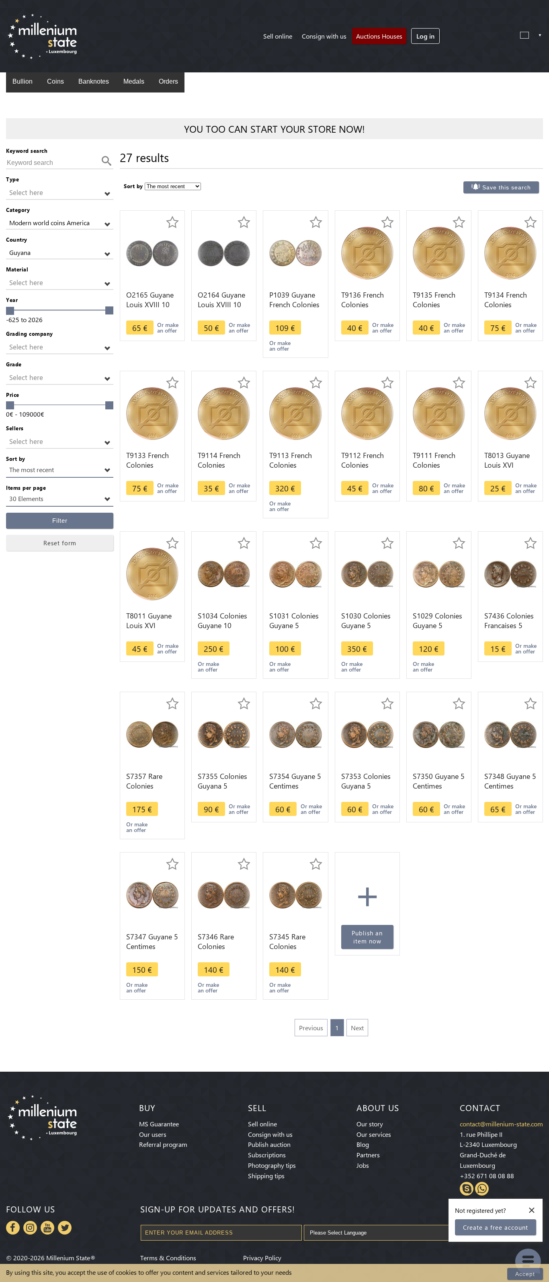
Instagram (30, 1228)
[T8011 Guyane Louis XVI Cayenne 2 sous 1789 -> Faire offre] (152, 573)
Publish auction (269, 1144)
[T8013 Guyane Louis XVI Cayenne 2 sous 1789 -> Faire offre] (510, 413)
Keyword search (26, 150)
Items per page (26, 487)
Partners (368, 1155)
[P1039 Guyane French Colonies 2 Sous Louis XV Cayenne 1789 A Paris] (295, 252)
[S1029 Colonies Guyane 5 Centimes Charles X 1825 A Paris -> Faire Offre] (439, 573)
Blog (362, 1144)
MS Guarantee (159, 1124)
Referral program (163, 1144)
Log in (425, 36)
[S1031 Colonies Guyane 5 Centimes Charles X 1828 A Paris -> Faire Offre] (295, 573)
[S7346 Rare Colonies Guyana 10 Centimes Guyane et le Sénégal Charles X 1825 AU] (224, 894)
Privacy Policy (262, 1257)
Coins (55, 81)
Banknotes (93, 81)
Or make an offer (167, 327)
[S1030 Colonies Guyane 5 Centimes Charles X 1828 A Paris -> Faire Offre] (367, 573)
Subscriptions (267, 1155)
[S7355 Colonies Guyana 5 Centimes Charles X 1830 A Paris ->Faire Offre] (224, 733)
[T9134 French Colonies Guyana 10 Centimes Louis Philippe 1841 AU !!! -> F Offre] (510, 252)
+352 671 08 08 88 (487, 1175)
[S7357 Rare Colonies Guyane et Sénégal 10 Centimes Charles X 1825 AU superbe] (152, 733)
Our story (369, 1124)
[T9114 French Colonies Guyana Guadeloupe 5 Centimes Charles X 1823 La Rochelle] (224, 413)
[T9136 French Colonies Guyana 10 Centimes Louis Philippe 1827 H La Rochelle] (367, 252)
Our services (373, 1134)
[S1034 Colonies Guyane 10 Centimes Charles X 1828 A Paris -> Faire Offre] (224, 573)
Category (18, 209)
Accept (525, 1274)
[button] (59, 193)
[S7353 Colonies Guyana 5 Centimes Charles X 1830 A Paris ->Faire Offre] (367, 733)
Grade (14, 364)
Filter (60, 520)
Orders (168, 81)
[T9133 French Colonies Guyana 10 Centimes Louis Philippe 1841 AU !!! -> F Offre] (152, 413)
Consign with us (324, 36)
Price (12, 394)
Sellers (15, 428)
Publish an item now (367, 937)
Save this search (506, 187)
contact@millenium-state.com (501, 1124)
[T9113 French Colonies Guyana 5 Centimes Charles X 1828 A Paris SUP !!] (295, 413)
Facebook (13, 1228)
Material (17, 269)
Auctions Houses (379, 36)
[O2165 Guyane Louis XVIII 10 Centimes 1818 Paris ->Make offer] (152, 252)
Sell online (277, 36)
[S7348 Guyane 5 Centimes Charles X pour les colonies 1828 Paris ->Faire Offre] (510, 733)
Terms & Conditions (168, 1257)
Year (12, 299)
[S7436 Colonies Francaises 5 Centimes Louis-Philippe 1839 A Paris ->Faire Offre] (510, 573)
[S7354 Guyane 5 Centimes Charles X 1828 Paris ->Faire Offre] (295, 733)
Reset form (59, 543)
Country (16, 239)
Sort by (15, 458)
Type (12, 179)
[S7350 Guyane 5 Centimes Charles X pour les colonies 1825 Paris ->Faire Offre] (439, 733)
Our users (152, 1134)
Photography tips (272, 1165)
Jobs (362, 1165)
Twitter (65, 1228)
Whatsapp (482, 1189)
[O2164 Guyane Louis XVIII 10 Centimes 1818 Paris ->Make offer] (224, 252)
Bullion (22, 81)
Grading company (29, 333)
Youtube (47, 1228)
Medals (133, 81)
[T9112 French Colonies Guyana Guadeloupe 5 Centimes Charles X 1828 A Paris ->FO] (367, 413)
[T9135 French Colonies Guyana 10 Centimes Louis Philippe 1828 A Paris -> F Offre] (439, 252)
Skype (466, 1189)
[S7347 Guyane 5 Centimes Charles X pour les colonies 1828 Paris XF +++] (152, 894)
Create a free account (495, 1227)
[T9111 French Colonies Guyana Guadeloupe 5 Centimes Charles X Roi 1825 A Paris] (439, 413)
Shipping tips (266, 1175)
